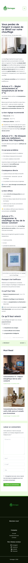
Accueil (14, 533)
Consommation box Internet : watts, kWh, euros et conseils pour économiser (13, 411)
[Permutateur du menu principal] (24, 8)
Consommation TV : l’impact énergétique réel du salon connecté (13, 379)
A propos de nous (14, 535)
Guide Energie (6, 383)
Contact (14, 537)
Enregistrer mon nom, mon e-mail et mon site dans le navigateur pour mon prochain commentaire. (13, 478)
